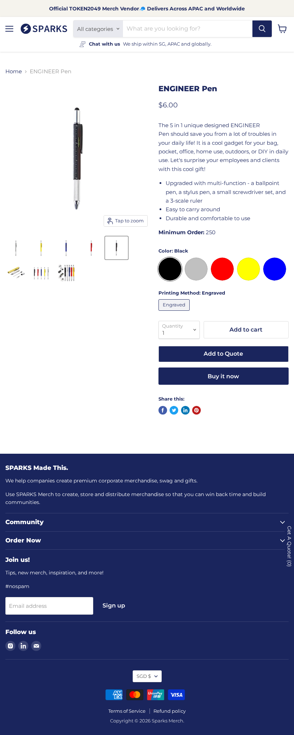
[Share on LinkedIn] (185, 410)
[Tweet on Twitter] (174, 410)
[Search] (262, 28)
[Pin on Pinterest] (196, 410)
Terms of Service (127, 711)
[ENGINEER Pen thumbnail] (16, 247)
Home (13, 71)
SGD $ (144, 676)
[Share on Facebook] (162, 410)
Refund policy (169, 711)
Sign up (114, 605)
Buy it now (223, 376)
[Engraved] (175, 312)
